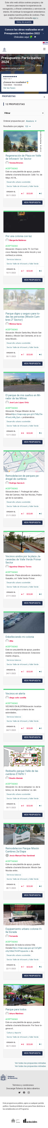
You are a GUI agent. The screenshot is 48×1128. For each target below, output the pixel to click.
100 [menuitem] (26, 126)
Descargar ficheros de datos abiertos (23, 1088)
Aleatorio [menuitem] (30, 121)
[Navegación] (44, 49)
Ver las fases (9, 88)
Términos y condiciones (23, 1085)
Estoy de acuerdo (24, 22)
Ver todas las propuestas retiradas (30, 1063)
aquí (36, 18)
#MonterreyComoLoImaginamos (17, 65)
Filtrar (7, 113)
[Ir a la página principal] (4, 50)
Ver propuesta (33, 202)
